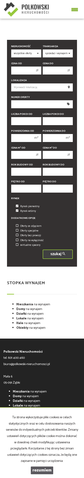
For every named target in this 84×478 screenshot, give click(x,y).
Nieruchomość (21, 46)
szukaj (56, 254)
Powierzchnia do (54, 131)
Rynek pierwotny (29, 206)
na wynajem (33, 304)
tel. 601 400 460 (14, 358)
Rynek (15, 198)
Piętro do (49, 181)
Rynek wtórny (28, 211)
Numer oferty (20, 97)
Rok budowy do (53, 165)
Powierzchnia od (22, 131)
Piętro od (18, 181)
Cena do (48, 63)
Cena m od (18, 148)
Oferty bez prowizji (30, 235)
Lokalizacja (19, 80)
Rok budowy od (22, 165)
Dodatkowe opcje (23, 218)
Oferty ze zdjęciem (31, 226)
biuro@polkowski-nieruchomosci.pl (27, 364)
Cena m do (50, 148)
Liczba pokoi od (21, 114)
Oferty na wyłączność (32, 240)
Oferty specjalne (29, 231)
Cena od (16, 63)
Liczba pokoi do (53, 114)
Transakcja (50, 46)
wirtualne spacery (30, 245)
